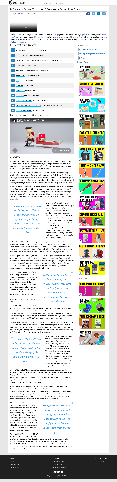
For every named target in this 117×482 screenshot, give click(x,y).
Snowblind (20, 96)
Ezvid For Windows (58, 461)
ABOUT (61, 3)
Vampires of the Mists (24, 111)
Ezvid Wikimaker (20, 42)
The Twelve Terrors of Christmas (28, 106)
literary (55, 35)
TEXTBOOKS (47, 3)
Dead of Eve (20, 65)
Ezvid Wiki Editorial (20, 14)
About (12, 461)
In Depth (82, 58)
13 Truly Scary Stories (88, 49)
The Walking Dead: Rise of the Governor (31, 60)
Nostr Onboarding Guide (58, 467)
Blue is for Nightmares (24, 70)
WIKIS (55, 3)
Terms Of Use (15, 467)
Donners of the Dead (24, 55)
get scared (86, 35)
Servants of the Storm (24, 101)
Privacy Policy (15, 464)
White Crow (20, 90)
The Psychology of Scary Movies (92, 54)
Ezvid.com (58, 464)
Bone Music (20, 75)
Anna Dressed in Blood (25, 50)
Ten (17, 80)
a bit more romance (40, 37)
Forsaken (19, 85)
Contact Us (103, 461)
